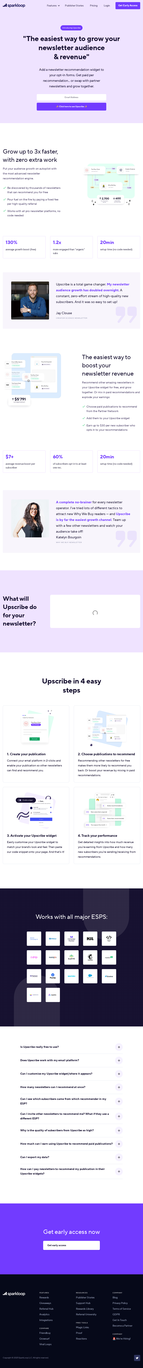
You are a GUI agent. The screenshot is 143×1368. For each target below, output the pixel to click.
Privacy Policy (120, 1303)
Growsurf (44, 1338)
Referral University (86, 1314)
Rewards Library (85, 1308)
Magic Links (82, 1327)
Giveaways (45, 1303)
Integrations (46, 1320)
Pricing (93, 5)
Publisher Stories (74, 5)
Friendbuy (45, 1333)
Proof (79, 1333)
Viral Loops (45, 1344)
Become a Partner (122, 1325)
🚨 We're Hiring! (122, 1338)
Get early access (56, 1245)
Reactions (81, 1338)
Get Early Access (127, 5)
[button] (52, 5)
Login (107, 5)
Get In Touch (120, 1320)
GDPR (116, 1314)
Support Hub (83, 1303)
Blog (115, 1297)
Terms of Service (122, 1308)
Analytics (44, 1314)
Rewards (44, 1297)
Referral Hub (46, 1308)
